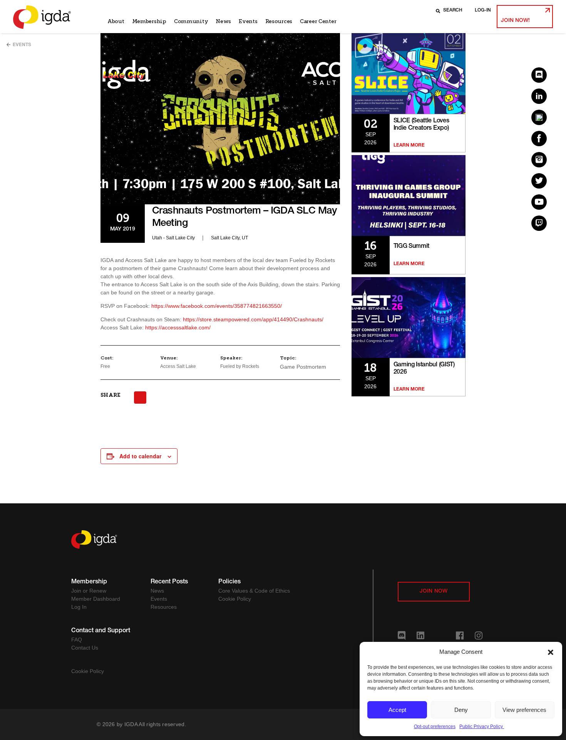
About (115, 21)
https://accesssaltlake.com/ (178, 327)
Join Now (434, 591)
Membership (149, 21)
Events (248, 21)
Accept (397, 710)
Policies (229, 582)
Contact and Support (100, 631)
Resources (278, 21)
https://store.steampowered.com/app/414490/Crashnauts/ (253, 319)
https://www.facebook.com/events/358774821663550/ (216, 306)
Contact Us (84, 648)
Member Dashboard (95, 599)
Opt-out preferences (434, 726)
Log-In (483, 10)
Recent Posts (169, 582)
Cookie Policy (234, 599)
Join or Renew (88, 591)
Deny (461, 710)
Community (191, 21)
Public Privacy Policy (481, 726)
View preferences (524, 710)
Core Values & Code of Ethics (254, 591)
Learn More (409, 145)
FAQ (76, 639)
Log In (79, 607)
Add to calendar (140, 456)
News (223, 21)
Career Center (318, 21)
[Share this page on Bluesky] (140, 397)
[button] (550, 652)
